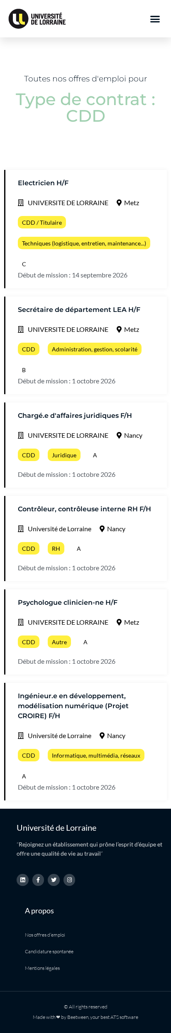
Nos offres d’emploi (45, 935)
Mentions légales (42, 968)
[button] (155, 19)
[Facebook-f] (38, 880)
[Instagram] (70, 880)
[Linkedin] (23, 880)
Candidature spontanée (49, 951)
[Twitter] (54, 880)
